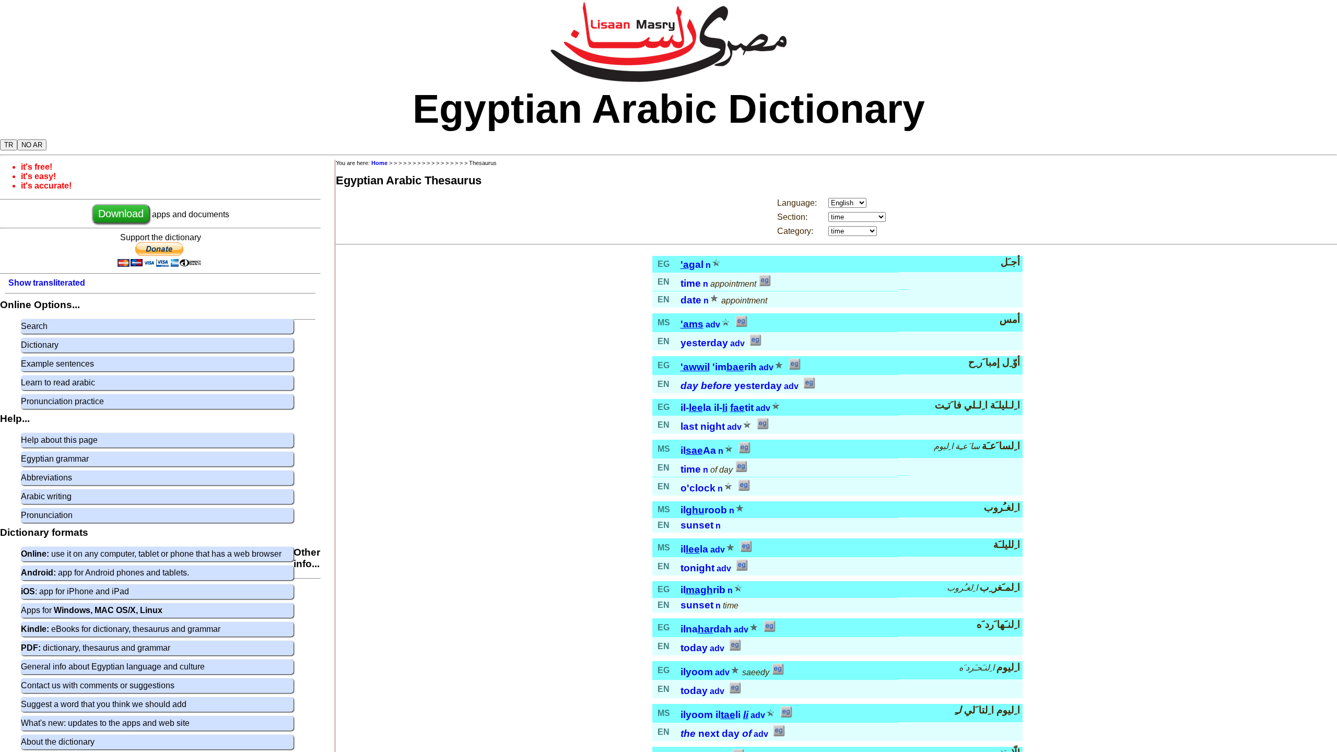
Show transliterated (46, 282)
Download (121, 213)
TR (8, 145)
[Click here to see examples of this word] (764, 283)
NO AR (31, 145)
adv (713, 324)
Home (379, 163)
